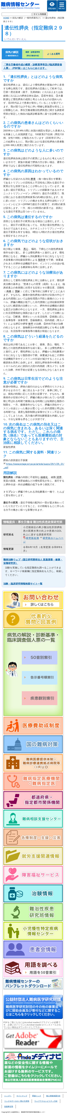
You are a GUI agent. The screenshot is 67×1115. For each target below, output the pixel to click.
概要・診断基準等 (33, 54)
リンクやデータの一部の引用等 (16, 1101)
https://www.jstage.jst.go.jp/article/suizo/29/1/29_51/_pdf (33, 466)
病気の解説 (12, 54)
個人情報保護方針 (53, 1096)
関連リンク (36, 1096)
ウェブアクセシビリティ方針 (46, 1101)
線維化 (44, 477)
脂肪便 (41, 259)
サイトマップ (21, 1096)
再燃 (8, 291)
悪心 (25, 249)
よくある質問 (53, 54)
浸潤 (58, 477)
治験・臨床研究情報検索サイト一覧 (22, 583)
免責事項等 (8, 1106)
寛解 (17, 291)
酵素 (33, 178)
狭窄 (30, 323)
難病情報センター (22, 6)
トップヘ (7, 1096)
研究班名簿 (32, 538)
